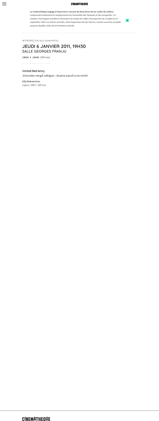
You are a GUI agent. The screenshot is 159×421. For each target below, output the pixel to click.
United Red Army (33, 71)
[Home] (79, 4)
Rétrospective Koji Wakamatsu (40, 41)
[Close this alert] (127, 20)
